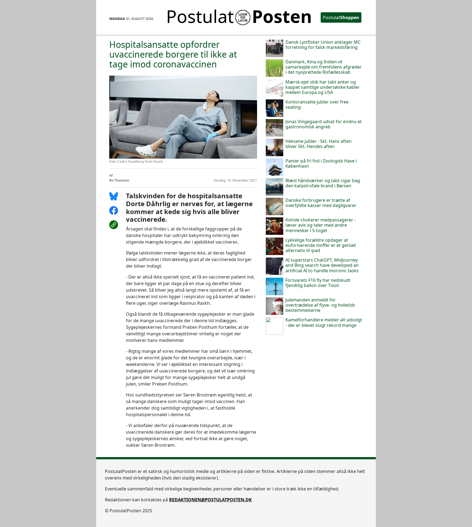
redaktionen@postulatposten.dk (210, 500)
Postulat (341, 17)
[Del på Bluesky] (115, 199)
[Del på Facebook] (115, 213)
